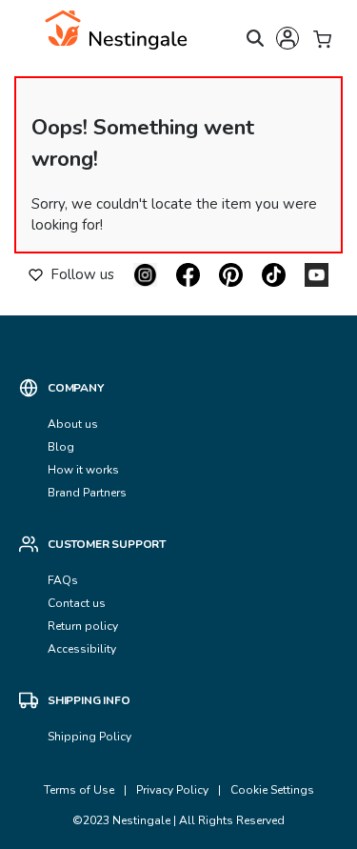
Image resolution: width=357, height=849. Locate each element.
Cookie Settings (272, 790)
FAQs (63, 580)
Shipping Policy (89, 736)
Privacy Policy (172, 790)
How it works (83, 469)
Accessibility (82, 649)
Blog (61, 447)
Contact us (78, 603)
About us (73, 424)
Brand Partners (87, 492)
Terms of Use (79, 790)
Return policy (83, 626)
